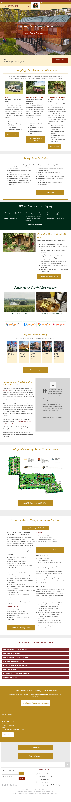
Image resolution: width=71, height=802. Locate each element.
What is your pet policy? (10, 669)
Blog (15, 785)
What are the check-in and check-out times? (15, 657)
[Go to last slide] (6, 244)
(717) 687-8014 (68, 2)
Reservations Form (35, 756)
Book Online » (5, 723)
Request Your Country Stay (49, 276)
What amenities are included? (11, 653)
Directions (8, 735)
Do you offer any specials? (10, 677)
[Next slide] (33, 244)
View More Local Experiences (35, 370)
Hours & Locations (5, 2)
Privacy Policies (32, 791)
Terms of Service (51, 793)
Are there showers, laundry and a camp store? (16, 673)
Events (53, 6)
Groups (43, 6)
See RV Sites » (12, 135)
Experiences (48, 6)
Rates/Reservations (60, 59)
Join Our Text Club (7, 776)
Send (21, 773)
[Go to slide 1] (15, 250)
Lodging (5, 6)
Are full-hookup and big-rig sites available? (15, 665)
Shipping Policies (50, 791)
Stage (20, 6)
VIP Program (35, 747)
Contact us (44, 770)
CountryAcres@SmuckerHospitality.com (13, 729)
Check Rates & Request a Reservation (35, 703)
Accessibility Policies (22, 791)
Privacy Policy (41, 793)
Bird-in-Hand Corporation (34, 789)
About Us (64, 6)
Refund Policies (41, 791)
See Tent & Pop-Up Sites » (35, 140)
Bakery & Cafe (16, 6)
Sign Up (22, 778)
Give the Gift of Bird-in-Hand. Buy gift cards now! (35, 1)
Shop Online (58, 6)
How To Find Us (44, 2)
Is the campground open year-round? (13, 661)
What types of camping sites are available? (15, 649)
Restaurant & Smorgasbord (11, 6)
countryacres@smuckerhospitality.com (57, 2)
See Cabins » (54, 146)
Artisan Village (26, 6)
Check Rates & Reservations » (35, 33)
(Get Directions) (44, 779)
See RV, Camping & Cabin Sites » (35, 528)
